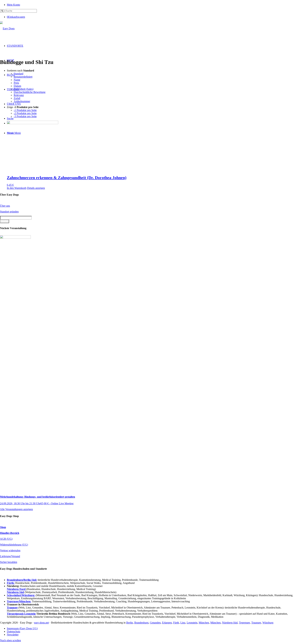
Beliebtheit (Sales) (23, 89)
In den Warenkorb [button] (16, 188)
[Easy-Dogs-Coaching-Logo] (7, 28)
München (204, 622)
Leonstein (192, 622)
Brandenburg (141, 622)
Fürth (176, 622)
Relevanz (19, 95)
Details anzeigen (36, 188)
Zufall (17, 98)
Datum (17, 85)
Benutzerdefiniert (23, 76)
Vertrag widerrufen (10, 550)
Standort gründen (9, 211)
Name (17, 79)
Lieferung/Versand (10, 556)
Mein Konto (13, 4)
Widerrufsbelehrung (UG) (14, 544)
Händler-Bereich (9, 533)
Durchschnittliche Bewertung (29, 92)
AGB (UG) (6, 538)
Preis (16, 82)
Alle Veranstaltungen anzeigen (16, 509)
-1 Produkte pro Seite (25, 110)
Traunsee (256, 622)
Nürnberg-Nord (16, 589)
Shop (3, 527)
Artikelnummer (22, 101)
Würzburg (267, 622)
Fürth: (11, 582)
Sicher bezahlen (8, 562)
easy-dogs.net (41, 622)
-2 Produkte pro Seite (25, 113)
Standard (18, 73)
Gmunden (155, 622)
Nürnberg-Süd (230, 622)
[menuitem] (151, 4)
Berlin (129, 622)
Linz (182, 622)
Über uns (5, 205)
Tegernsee (244, 622)
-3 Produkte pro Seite (25, 116)
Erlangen (167, 622)
